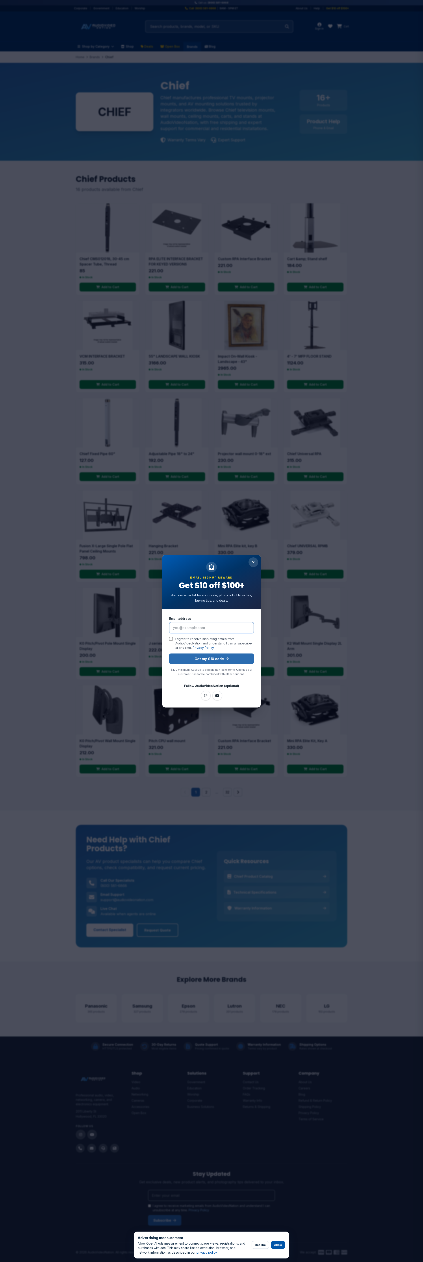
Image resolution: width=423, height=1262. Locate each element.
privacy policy (207, 1252)
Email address (180, 618)
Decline (260, 1245)
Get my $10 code (209, 659)
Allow (278, 1245)
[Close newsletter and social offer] (253, 562)
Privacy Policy (203, 648)
